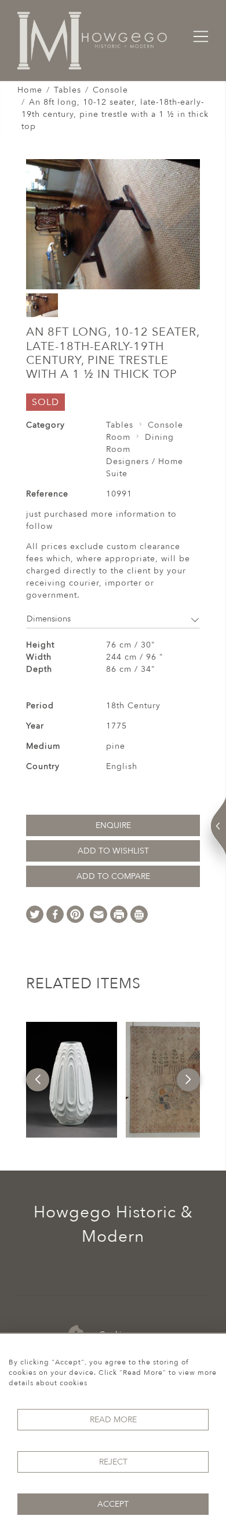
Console (110, 89)
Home (29, 89)
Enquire (113, 825)
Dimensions (49, 618)
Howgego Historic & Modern (113, 1224)
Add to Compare (113, 876)
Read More (113, 1419)
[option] (71, 1080)
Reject (113, 1461)
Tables (67, 89)
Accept (113, 1504)
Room (118, 437)
